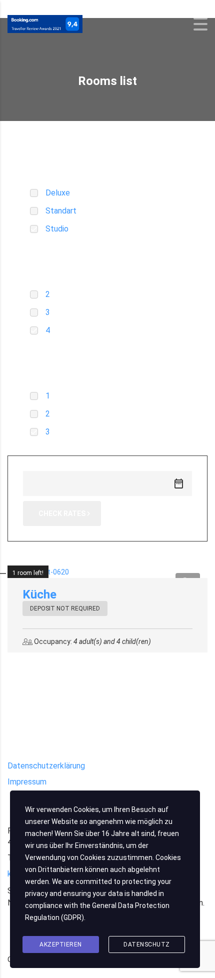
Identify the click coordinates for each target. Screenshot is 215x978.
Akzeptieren (61, 944)
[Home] (45, 23)
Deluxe (58, 193)
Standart (61, 211)
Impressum (27, 781)
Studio (57, 229)
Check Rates (62, 514)
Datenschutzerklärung (46, 765)
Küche (39, 595)
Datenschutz (147, 944)
